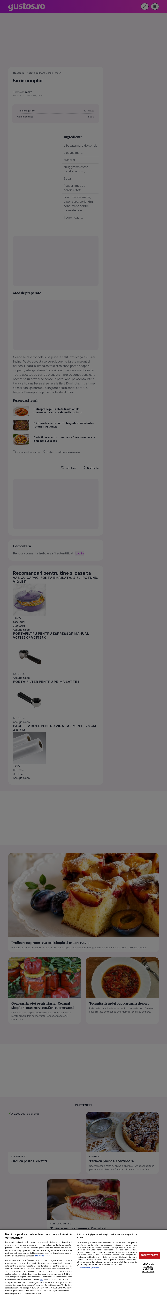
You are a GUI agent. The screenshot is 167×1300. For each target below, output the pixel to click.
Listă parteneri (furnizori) (88, 1267)
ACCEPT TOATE (149, 1255)
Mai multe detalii (42, 1255)
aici (41, 1279)
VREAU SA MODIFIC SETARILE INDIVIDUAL (148, 1267)
